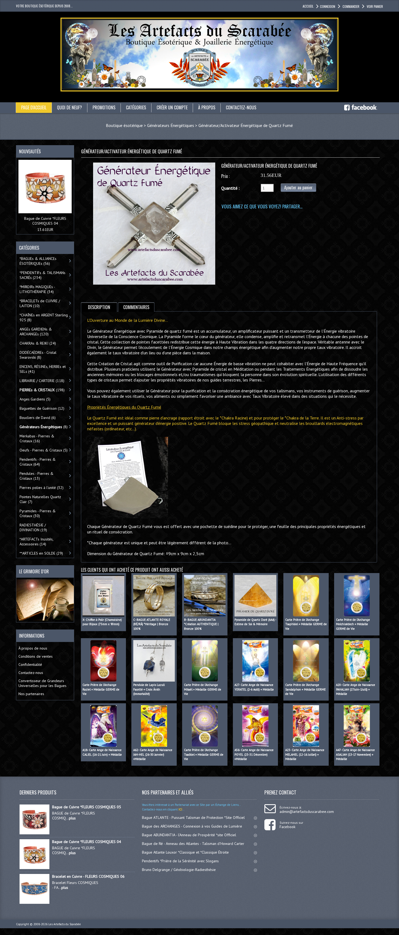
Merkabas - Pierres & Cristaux (37, 438)
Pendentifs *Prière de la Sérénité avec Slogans (180, 860)
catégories (136, 107)
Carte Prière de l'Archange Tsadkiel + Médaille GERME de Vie (203, 754)
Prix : (225, 176)
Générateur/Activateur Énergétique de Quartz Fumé (245, 125)
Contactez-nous (30, 672)
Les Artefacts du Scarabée (64, 924)
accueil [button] (308, 6)
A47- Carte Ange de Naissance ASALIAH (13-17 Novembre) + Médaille (355, 754)
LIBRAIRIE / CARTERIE (42, 380)
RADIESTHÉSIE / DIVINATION (33, 527)
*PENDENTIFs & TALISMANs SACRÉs (42, 275)
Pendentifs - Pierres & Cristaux (38, 462)
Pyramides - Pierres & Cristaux (38, 513)
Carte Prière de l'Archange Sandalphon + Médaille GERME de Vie (305, 689)
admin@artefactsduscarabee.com (307, 811)
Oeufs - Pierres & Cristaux (44, 450)
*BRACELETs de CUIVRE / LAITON (40, 303)
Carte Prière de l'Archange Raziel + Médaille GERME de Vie (101, 689)
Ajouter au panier (298, 187)
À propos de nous (32, 648)
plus (72, 818)
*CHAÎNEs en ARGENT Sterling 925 (44, 317)
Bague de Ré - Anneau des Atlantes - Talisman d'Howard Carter (193, 843)
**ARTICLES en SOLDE (41, 553)
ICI (180, 809)
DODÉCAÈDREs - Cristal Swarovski (38, 355)
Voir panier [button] (375, 6)
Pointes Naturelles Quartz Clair (40, 499)
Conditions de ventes (35, 656)
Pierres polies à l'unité (42, 487)
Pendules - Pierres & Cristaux (36, 476)
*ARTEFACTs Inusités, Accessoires (36, 541)
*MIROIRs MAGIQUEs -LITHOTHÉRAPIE (37, 289)
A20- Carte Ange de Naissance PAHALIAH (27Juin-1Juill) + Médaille (355, 689)
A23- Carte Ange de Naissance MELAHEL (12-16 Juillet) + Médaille (304, 754)
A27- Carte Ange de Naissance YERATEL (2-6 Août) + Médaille (254, 687)
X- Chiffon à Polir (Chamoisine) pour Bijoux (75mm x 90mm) (102, 622)
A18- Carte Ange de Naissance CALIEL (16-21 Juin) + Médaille (102, 752)
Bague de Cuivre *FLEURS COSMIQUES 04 (45, 221)
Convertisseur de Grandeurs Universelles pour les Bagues (42, 683)
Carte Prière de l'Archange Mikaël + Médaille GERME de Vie (202, 689)
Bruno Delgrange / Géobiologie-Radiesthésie (179, 869)
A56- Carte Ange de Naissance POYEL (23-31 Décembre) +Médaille (254, 754)
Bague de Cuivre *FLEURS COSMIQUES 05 (86, 806)
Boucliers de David (38, 417)
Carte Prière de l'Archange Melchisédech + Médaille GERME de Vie (353, 624)
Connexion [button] (327, 6)
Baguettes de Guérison (42, 408)
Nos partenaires (31, 693)
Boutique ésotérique (124, 125)
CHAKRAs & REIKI (38, 343)
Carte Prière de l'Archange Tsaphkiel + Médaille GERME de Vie (306, 624)
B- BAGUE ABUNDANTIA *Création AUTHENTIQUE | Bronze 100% (201, 624)
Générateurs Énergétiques (170, 125)
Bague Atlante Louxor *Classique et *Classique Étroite (185, 852)
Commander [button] (351, 6)
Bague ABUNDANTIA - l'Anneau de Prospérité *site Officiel (189, 834)
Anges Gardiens (35, 399)
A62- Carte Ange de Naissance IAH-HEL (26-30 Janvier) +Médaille (152, 754)
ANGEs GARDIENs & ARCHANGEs (36, 331)
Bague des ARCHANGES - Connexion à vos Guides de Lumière (192, 826)
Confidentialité (30, 664)
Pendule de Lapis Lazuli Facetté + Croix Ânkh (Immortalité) (149, 689)
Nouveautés (30, 151)
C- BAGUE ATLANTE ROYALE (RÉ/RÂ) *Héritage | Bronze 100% (151, 624)
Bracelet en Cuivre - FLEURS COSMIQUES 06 (88, 876)
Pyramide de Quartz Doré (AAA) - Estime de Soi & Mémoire (255, 622)
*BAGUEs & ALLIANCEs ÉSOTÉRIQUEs (38, 261)
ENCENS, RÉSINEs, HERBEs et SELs (43, 369)
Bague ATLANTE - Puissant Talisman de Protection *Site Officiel (193, 817)
